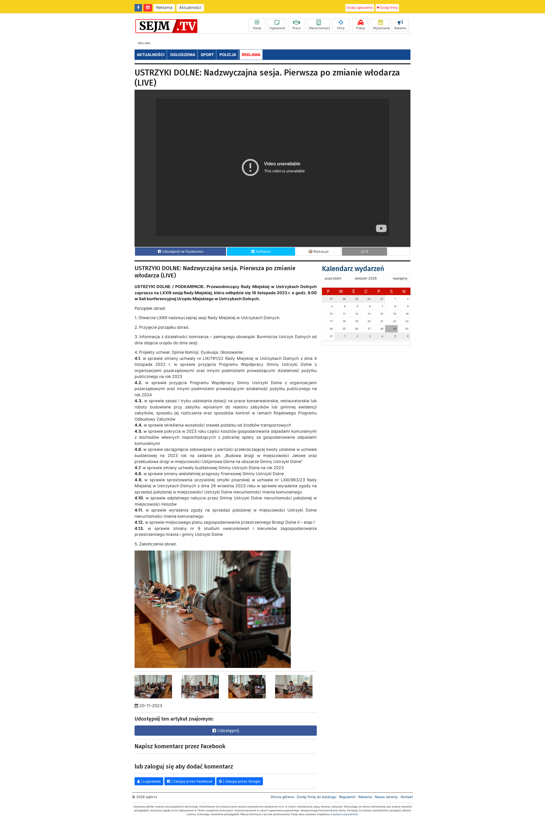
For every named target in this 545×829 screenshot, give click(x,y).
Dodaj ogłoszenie (360, 8)
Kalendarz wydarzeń (353, 269)
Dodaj (257, 28)
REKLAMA (251, 54)
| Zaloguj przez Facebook (191, 781)
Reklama (164, 7)
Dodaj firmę (388, 8)
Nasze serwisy (386, 797)
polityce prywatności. (346, 814)
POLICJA (227, 54)
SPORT (207, 54)
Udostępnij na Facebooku (182, 251)
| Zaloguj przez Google (241, 781)
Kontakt (407, 797)
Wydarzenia (381, 28)
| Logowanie (150, 781)
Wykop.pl (320, 251)
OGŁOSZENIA (182, 54)
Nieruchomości (319, 28)
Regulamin (347, 797)
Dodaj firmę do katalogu (316, 797)
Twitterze (262, 251)
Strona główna (282, 797)
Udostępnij (227, 730)
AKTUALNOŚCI (151, 54)
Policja (360, 28)
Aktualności (190, 7)
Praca (297, 28)
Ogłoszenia (277, 28)
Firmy (341, 28)
